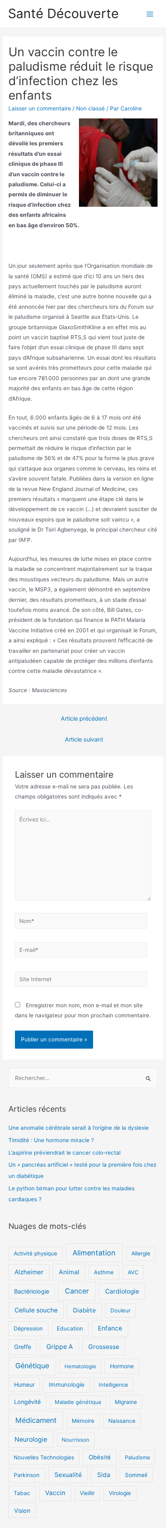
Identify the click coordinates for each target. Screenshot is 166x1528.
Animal (69, 1272)
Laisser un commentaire (39, 108)
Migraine (126, 1402)
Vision (22, 1510)
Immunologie (66, 1384)
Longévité (27, 1401)
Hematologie (80, 1366)
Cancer (77, 1291)
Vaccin (55, 1493)
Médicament (35, 1420)
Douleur (120, 1310)
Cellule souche (36, 1310)
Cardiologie (122, 1291)
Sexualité (68, 1475)
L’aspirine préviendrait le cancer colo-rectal (64, 1152)
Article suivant (84, 739)
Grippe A (59, 1347)
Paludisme (137, 1457)
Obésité (100, 1457)
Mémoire (83, 1421)
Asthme (104, 1272)
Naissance (121, 1421)
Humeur (24, 1384)
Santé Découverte (63, 13)
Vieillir (87, 1493)
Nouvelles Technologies (44, 1457)
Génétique (32, 1365)
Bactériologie (31, 1291)
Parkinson (26, 1475)
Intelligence (113, 1384)
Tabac (22, 1493)
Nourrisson (75, 1439)
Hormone (122, 1366)
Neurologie (31, 1439)
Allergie (140, 1253)
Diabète (84, 1310)
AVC (133, 1272)
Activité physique (35, 1253)
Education (70, 1328)
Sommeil (136, 1474)
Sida (103, 1475)
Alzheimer (29, 1272)
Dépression (28, 1328)
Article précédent (84, 718)
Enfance (110, 1328)
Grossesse (103, 1347)
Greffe (22, 1347)
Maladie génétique (78, 1402)
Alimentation (94, 1253)
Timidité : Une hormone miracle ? (51, 1140)
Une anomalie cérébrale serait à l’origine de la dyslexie (78, 1128)
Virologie (120, 1493)
